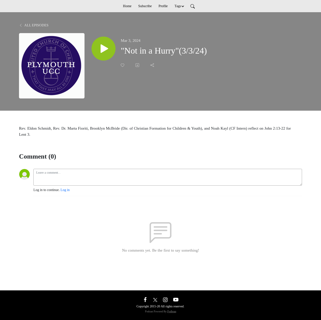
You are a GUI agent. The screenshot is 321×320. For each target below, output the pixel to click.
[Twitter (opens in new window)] (155, 299)
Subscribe (145, 6)
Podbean (171, 311)
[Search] (193, 6)
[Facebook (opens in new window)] (145, 299)
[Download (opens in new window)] (137, 65)
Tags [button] (177, 6)
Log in (65, 190)
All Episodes (36, 25)
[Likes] (123, 65)
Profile (163, 6)
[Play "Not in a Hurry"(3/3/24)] (103, 49)
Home (127, 6)
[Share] (152, 65)
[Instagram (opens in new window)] (165, 299)
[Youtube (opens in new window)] (175, 299)
